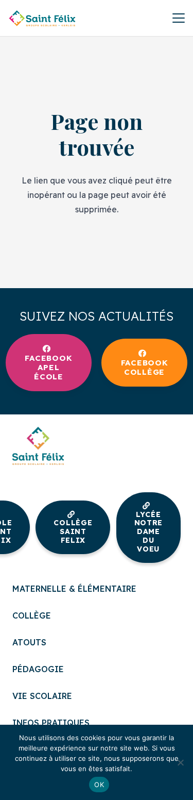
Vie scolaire (42, 696)
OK (99, 784)
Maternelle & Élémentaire (74, 589)
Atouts (29, 642)
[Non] (180, 762)
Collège (31, 615)
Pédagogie (38, 669)
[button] (178, 18)
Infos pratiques (51, 723)
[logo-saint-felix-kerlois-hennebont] (42, 18)
